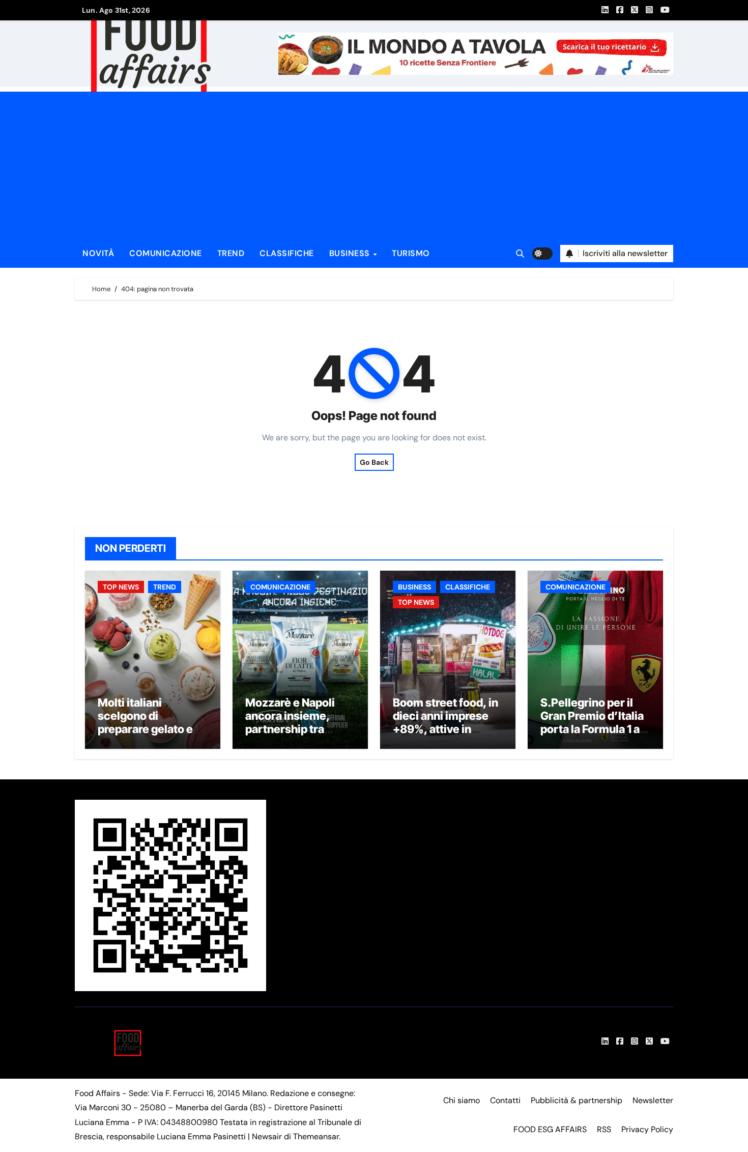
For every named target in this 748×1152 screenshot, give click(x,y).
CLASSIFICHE (287, 253)
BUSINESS (350, 253)
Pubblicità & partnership (576, 1100)
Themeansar (316, 1136)
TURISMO (411, 253)
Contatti (505, 1100)
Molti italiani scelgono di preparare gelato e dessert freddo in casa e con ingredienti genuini (147, 736)
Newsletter (652, 1100)
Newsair (267, 1136)
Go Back (374, 462)
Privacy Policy (647, 1129)
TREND (231, 253)
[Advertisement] (375, 163)
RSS (604, 1129)
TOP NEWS (121, 587)
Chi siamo (461, 1100)
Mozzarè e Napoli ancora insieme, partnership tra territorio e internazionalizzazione (298, 736)
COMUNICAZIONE (165, 253)
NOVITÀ (98, 253)
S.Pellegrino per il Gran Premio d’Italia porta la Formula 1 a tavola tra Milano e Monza (592, 729)
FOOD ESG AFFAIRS (550, 1129)
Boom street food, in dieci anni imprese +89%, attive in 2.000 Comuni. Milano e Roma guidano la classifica (446, 736)
